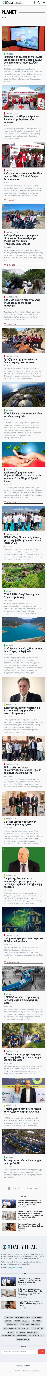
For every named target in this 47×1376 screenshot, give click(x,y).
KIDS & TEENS (36, 1321)
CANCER (8, 1321)
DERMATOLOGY (33, 1332)
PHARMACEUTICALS (23, 1317)
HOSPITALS (21, 1332)
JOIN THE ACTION (12, 113)
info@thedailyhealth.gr (15, 1267)
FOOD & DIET (25, 1325)
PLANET (11, 1332)
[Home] (12, 2)
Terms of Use (36, 1371)
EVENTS (17, 1321)
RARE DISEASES (38, 1328)
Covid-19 (26, 1321)
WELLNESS (9, 54)
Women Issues (12, 1325)
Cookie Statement (24, 1371)
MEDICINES (35, 1325)
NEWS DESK (9, 1317)
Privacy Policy (12, 1371)
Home (4, 17)
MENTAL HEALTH (23, 1339)
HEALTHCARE (37, 1317)
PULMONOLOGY (24, 1328)
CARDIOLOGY (22, 1336)
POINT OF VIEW (11, 705)
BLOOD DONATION (9, 1336)
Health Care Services (37, 1336)
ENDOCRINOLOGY (10, 1328)
